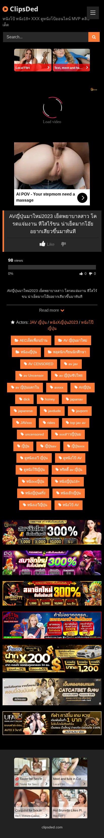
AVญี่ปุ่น (85, 387)
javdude (54, 411)
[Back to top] (88, 823)
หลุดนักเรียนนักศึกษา (69, 352)
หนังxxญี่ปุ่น (35, 481)
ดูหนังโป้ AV (72, 458)
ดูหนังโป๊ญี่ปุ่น (34, 470)
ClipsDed (23, 8)
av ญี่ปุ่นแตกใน (27, 387)
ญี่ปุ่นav (50, 446)
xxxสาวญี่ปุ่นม (70, 434)
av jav (73, 364)
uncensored (34, 434)
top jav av (78, 423)
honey (50, 399)
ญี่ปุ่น (25, 446)
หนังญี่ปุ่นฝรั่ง (35, 493)
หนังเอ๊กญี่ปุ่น (71, 493)
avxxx (58, 387)
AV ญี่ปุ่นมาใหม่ (75, 340)
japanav (76, 399)
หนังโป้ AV (71, 505)
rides (51, 423)
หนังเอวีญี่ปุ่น (37, 505)
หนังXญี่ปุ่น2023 (64, 322)
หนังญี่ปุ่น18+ (69, 481)
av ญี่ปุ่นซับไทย (71, 375)
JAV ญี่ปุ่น (38, 322)
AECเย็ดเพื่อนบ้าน (33, 340)
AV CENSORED (40, 364)
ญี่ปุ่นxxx (78, 446)
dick (26, 399)
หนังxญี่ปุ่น (29, 352)
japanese (25, 411)
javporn (82, 411)
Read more (49, 310)
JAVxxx (26, 423)
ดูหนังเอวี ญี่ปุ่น (36, 458)
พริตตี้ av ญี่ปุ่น (71, 470)
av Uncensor (33, 375)
